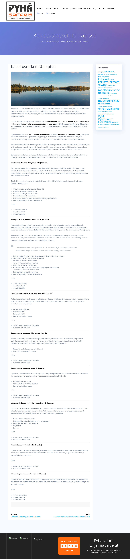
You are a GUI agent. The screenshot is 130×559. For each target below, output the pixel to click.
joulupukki (103, 79)
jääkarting (111, 79)
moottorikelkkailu (108, 96)
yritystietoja (105, 127)
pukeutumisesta (110, 114)
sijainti (116, 122)
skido (99, 124)
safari (113, 122)
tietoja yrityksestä (115, 124)
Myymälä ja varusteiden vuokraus (77, 8)
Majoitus (97, 8)
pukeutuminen (102, 114)
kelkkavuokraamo (108, 83)
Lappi (103, 84)
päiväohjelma (105, 121)
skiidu (108, 124)
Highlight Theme (111, 552)
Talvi (56, 8)
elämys (105, 74)
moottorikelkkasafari (103, 98)
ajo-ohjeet (100, 72)
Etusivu (40, 8)
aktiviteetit (109, 71)
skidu (102, 124)
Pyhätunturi (105, 119)
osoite (110, 111)
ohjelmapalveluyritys (103, 111)
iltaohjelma (103, 76)
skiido (105, 124)
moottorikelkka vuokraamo (105, 106)
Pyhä (101, 116)
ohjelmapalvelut (108, 108)
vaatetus (100, 127)
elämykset (100, 74)
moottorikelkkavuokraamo (108, 102)
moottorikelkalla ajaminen (105, 87)
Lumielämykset (111, 85)
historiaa (109, 74)
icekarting (114, 74)
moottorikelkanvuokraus (109, 91)
